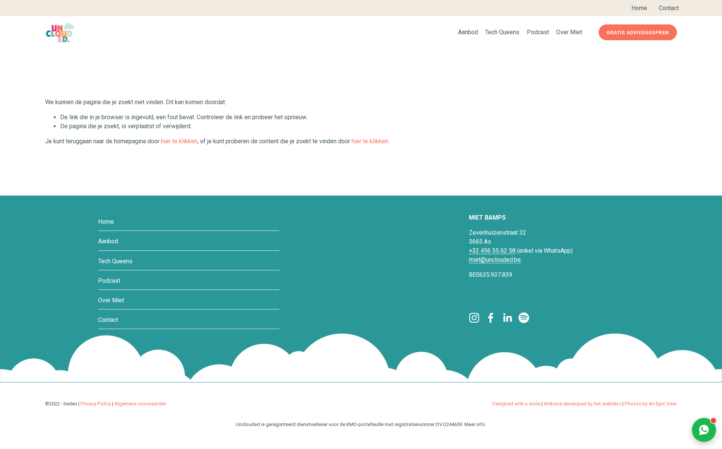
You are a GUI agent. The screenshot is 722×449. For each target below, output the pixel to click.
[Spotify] (524, 317)
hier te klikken (179, 141)
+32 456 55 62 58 (492, 250)
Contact (108, 319)
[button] (704, 429)
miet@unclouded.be (495, 259)
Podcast (538, 32)
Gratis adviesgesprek (638, 32)
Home (106, 221)
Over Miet (569, 32)
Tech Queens (115, 261)
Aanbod (108, 241)
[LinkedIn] (507, 317)
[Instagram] (474, 317)
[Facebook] (490, 317)
